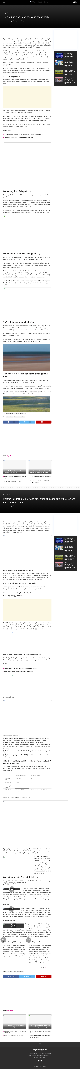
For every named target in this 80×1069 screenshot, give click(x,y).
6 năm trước (6, 21)
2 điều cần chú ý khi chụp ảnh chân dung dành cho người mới (21, 668)
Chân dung (9, 971)
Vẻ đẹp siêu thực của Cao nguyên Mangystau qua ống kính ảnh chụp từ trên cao (69, 80)
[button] (40, 1044)
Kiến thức (11, 13)
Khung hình (9, 416)
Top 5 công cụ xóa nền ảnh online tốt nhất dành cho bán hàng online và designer (69, 64)
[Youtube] (41, 1061)
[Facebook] (39, 1061)
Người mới (19, 21)
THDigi (44, 1066)
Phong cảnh (17, 416)
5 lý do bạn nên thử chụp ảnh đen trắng (13, 481)
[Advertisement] (27, 32)
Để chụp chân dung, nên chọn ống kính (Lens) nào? (18, 671)
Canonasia (48, 968)
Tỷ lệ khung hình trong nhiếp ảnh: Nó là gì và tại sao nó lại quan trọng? (23, 134)
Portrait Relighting (18, 971)
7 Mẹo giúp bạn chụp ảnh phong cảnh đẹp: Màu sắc (18, 137)
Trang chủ (5, 13)
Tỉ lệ (23, 416)
